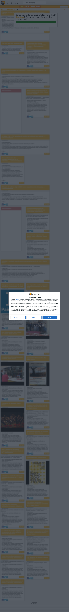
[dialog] (34, 306)
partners (17, 299)
